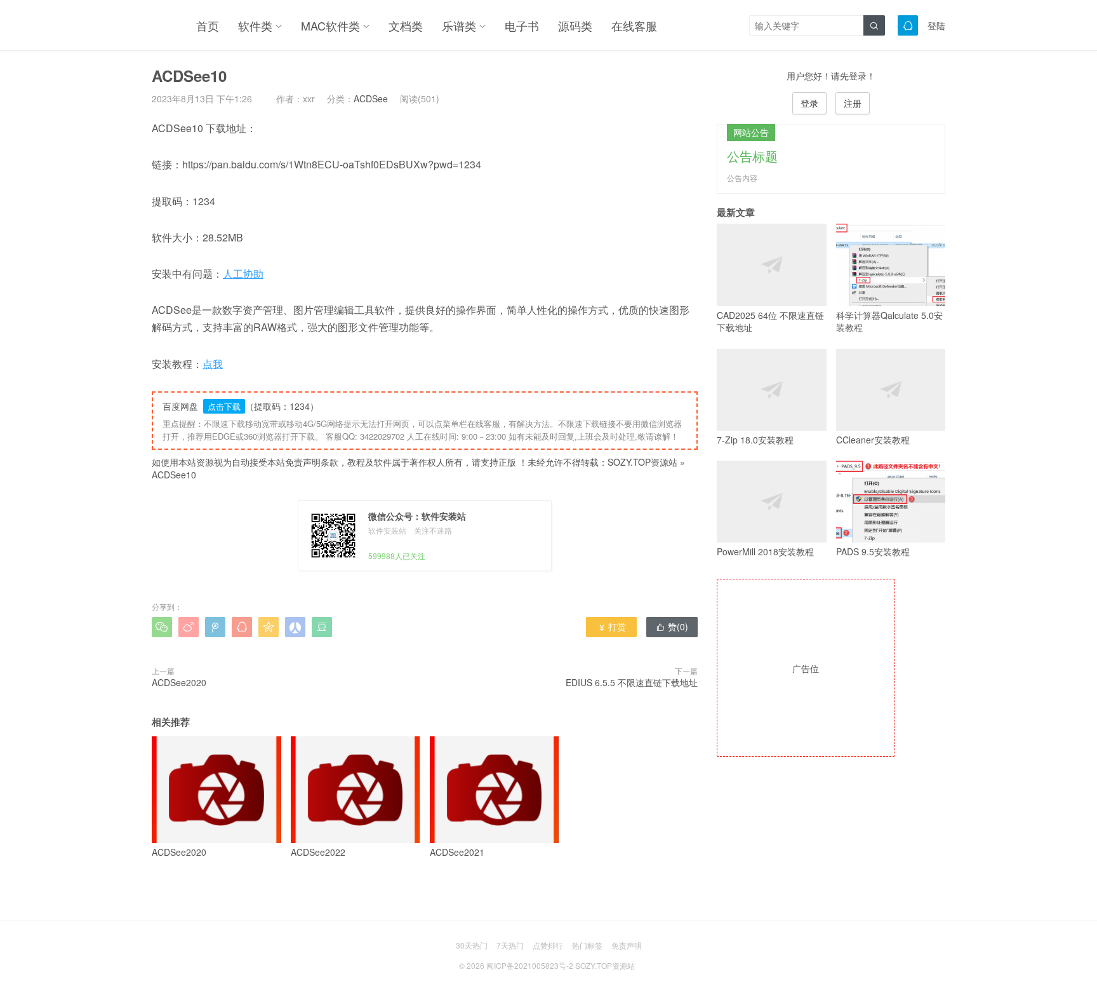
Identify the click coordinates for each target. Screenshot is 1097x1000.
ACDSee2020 (179, 682)
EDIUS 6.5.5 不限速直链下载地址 (632, 682)
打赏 (611, 626)
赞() (672, 626)
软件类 (255, 25)
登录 (809, 103)
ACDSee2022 (318, 852)
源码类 (575, 25)
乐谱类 (459, 25)
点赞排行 (548, 945)
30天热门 (472, 945)
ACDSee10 (174, 474)
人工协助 (243, 273)
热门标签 (587, 945)
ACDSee (371, 98)
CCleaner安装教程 (873, 439)
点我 (213, 363)
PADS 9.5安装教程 (873, 551)
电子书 (522, 25)
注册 (852, 103)
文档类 (406, 25)
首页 (207, 25)
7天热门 (510, 945)
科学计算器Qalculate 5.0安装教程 (889, 321)
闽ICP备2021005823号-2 (529, 965)
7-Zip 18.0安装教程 (755, 439)
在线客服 (634, 25)
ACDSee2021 (457, 852)
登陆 (936, 25)
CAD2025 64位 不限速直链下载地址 (770, 321)
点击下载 (224, 406)
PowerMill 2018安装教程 (765, 551)
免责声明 (626, 945)
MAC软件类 (330, 25)
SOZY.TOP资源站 (642, 462)
